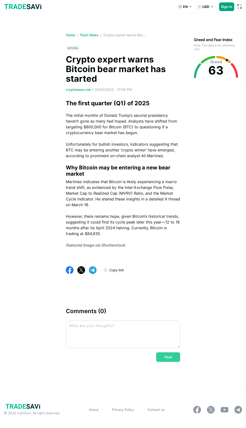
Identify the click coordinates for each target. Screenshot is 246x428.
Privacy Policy (123, 410)
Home (70, 35)
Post (168, 357)
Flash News (89, 35)
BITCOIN (73, 48)
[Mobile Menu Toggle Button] (239, 6)
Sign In (226, 7)
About (93, 410)
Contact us (156, 410)
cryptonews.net (79, 89)
